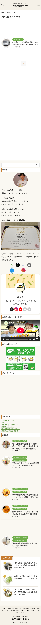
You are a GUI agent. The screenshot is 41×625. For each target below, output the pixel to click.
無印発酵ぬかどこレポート (18, 610)
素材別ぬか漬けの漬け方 (29, 608)
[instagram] (16, 309)
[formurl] (25, 309)
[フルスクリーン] (37, 339)
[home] (29, 309)
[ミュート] (34, 339)
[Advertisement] (20, 28)
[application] (20, 330)
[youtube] (20, 309)
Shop (28, 610)
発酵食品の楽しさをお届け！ (20, 616)
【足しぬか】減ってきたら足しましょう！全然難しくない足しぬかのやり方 (25, 565)
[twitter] (12, 309)
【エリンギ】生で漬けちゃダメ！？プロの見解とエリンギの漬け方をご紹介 (25, 592)
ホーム (4, 608)
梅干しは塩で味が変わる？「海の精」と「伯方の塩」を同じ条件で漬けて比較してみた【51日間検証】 (25, 446)
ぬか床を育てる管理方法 (14, 608)
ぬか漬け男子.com (21, 6)
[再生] (4, 339)
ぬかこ (33, 610)
